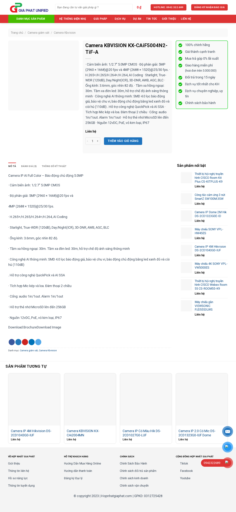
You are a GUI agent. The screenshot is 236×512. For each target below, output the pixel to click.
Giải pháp (100, 18)
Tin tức (151, 18)
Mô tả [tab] (12, 166)
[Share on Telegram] (38, 342)
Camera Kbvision (65, 32)
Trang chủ (17, 32)
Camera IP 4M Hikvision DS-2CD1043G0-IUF (31, 433)
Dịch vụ (120, 18)
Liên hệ (186, 18)
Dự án (137, 18)
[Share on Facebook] (12, 342)
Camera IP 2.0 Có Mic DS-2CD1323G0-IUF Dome (197, 433)
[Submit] (129, 7)
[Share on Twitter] (18, 342)
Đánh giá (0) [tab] (29, 166)
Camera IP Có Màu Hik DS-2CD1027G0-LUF (142, 433)
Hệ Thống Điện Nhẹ (72, 18)
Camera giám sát (38, 32)
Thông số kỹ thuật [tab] (54, 166)
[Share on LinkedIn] (32, 342)
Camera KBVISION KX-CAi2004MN (83, 433)
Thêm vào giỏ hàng (123, 141)
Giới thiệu (169, 18)
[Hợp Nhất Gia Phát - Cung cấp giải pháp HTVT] (29, 7)
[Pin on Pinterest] (25, 342)
